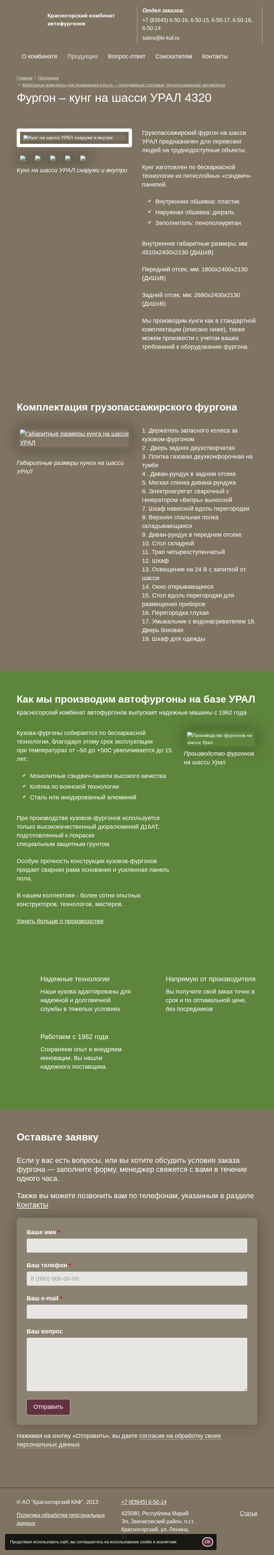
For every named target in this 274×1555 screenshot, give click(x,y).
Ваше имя (41, 1232)
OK (208, 1542)
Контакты (215, 56)
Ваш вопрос (45, 1331)
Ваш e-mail (42, 1298)
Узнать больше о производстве (60, 921)
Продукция (82, 56)
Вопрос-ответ (126, 56)
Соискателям (173, 56)
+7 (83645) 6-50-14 (144, 1502)
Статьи (248, 1513)
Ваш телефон (47, 1265)
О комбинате (39, 56)
